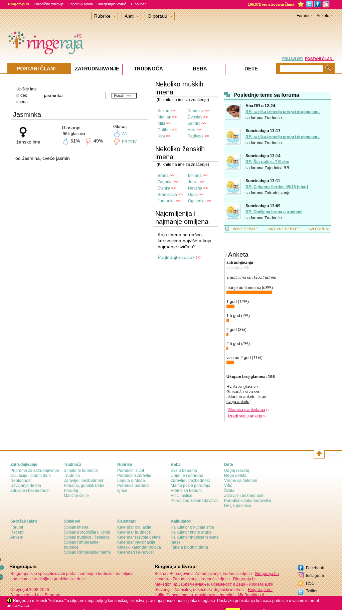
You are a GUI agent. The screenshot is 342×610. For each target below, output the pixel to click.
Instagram (315, 575)
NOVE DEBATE (245, 229)
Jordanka (166, 201)
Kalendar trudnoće (134, 532)
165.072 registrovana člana (271, 4)
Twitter (312, 591)
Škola (229, 490)
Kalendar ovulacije (134, 527)
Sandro (194, 123)
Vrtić (228, 485)
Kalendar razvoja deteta (139, 537)
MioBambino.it (251, 595)
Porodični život (130, 470)
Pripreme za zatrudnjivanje (34, 470)
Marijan (164, 117)
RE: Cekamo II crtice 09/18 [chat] (276, 187)
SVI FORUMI (319, 229)
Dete (251, 68)
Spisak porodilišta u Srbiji (87, 532)
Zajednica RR (277, 168)
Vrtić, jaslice (181, 495)
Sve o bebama (184, 470)
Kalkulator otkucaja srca (192, 527)
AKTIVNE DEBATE (284, 229)
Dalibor (164, 129)
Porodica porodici (133, 485)
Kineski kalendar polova (139, 547)
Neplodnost (20, 480)
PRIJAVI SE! (292, 59)
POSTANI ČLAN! (319, 59)
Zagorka (165, 182)
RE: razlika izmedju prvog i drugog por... (282, 111)
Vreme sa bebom (186, 490)
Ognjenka (197, 201)
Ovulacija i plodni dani (30, 475)
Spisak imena (76, 527)
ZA (124, 133)
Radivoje (195, 136)
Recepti (17, 532)
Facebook (315, 568)
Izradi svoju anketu (245, 416)
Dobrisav (195, 110)
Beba (200, 68)
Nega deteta (235, 475)
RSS (310, 583)
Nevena (195, 188)
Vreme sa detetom (240, 480)
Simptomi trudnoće (81, 470)
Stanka (164, 188)
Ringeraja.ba (267, 573)
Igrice (122, 490)
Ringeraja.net (260, 589)
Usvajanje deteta (25, 485)
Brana (163, 175)
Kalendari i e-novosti (136, 552)
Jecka (193, 182)
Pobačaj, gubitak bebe (84, 485)
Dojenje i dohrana (187, 475)
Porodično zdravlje (49, 4)
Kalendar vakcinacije (136, 542)
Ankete (323, 15)
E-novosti (138, 4)
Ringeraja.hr (244, 579)
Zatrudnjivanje (278, 193)
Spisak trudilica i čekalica (87, 537)
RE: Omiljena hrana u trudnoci (273, 212)
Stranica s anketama (246, 409)
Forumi (303, 15)
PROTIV (129, 141)
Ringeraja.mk (261, 584)
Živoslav (194, 117)
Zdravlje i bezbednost (29, 490)
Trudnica (72, 475)
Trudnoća (273, 117)
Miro (191, 129)
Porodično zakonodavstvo (194, 500)
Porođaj (71, 490)
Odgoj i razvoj (236, 470)
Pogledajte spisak (176, 257)
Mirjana (195, 175)
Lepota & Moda (80, 4)
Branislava (167, 194)
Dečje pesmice (237, 505)
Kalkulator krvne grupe (191, 532)
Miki (161, 123)
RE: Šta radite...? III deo (267, 162)
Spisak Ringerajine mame (87, 552)
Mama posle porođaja (190, 485)
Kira (161, 136)
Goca (193, 194)
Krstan (163, 110)
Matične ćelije (76, 495)
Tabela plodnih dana (189, 547)
